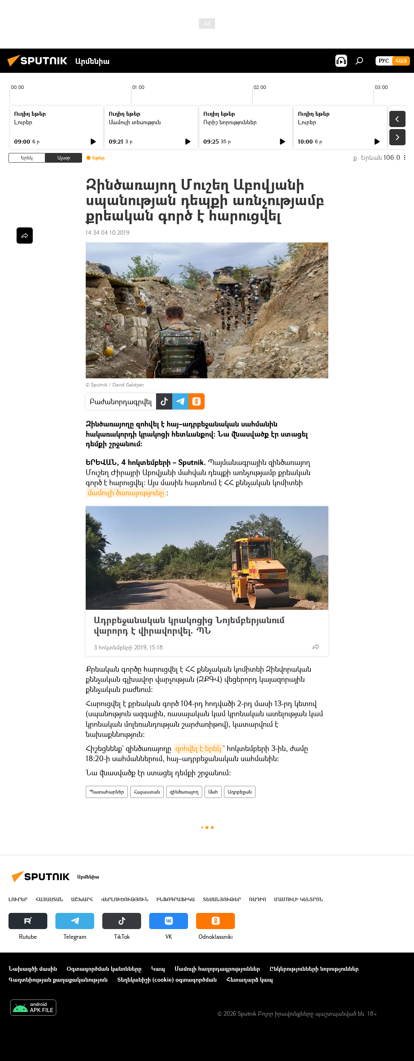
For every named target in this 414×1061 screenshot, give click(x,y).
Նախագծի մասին (32, 968)
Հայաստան (147, 791)
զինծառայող (184, 791)
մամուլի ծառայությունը (126, 492)
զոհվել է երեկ (198, 748)
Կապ (158, 968)
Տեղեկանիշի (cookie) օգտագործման (167, 979)
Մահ (213, 791)
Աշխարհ (82, 899)
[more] (316, 647)
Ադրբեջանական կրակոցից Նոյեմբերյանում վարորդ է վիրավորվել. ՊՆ (189, 625)
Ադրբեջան (240, 791)
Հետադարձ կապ (249, 979)
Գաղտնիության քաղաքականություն (58, 979)
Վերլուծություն (124, 899)
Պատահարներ (106, 791)
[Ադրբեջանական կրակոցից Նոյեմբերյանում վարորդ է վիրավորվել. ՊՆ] (207, 558)
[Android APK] (33, 1008)
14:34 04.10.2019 (107, 232)
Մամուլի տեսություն (135, 122)
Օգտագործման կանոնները (104, 968)
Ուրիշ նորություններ (230, 122)
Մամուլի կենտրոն (298, 899)
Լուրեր (23, 122)
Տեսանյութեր (222, 899)
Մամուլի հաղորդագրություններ (217, 968)
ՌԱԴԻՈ (257, 899)
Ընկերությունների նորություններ (314, 968)
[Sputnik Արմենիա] (39, 67)
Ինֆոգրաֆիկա (175, 899)
